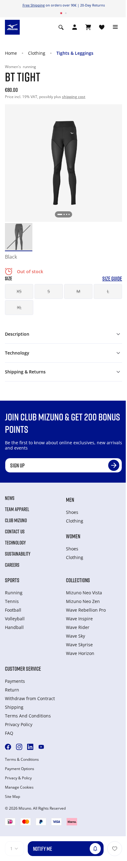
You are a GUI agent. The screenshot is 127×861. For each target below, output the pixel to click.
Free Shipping (34, 5)
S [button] (48, 291)
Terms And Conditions (28, 716)
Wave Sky (75, 636)
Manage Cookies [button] (19, 787)
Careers (12, 565)
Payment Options (19, 769)
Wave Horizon (80, 653)
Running (14, 593)
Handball (14, 627)
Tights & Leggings (74, 53)
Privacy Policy (18, 724)
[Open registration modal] (74, 27)
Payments (15, 681)
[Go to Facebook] (8, 747)
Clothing (36, 53)
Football (13, 610)
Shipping (14, 707)
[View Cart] (88, 27)
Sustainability (18, 554)
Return (12, 690)
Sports (12, 580)
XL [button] (19, 307)
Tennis (12, 601)
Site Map (12, 796)
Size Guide (112, 278)
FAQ (9, 733)
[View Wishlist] (102, 27)
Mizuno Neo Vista (84, 593)
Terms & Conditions (22, 759)
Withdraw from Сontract (30, 698)
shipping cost (73, 96)
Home (11, 53)
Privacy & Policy (18, 778)
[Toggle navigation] (115, 27)
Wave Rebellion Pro (86, 610)
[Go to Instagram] (19, 747)
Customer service (23, 668)
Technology (15, 543)
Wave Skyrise (79, 645)
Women (73, 536)
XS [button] (19, 291)
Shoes (72, 512)
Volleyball (15, 619)
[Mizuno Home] (12, 26)
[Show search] (61, 27)
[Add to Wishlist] (114, 848)
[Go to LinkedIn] (30, 747)
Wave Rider (77, 627)
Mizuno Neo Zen (83, 601)
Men (70, 499)
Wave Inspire (79, 619)
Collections (78, 580)
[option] (18, 237)
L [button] (108, 291)
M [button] (78, 291)
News (9, 498)
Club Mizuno (16, 520)
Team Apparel (17, 509)
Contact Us (15, 531)
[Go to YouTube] (41, 747)
